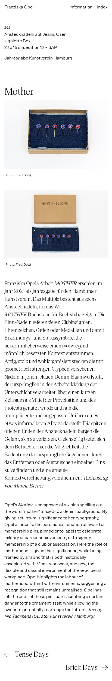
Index (102, 7)
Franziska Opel (19, 7)
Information (81, 7)
